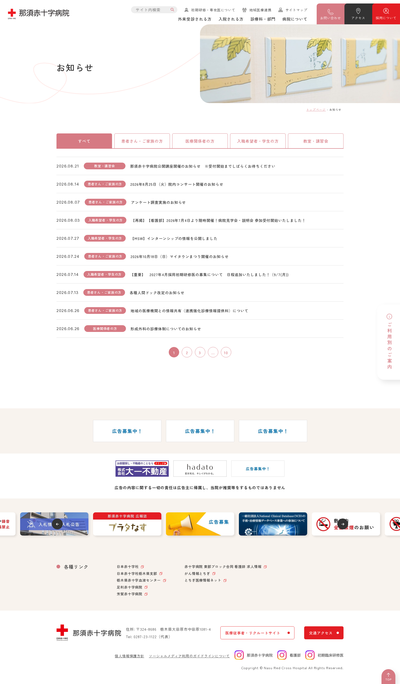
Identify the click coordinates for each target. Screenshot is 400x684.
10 (226, 352)
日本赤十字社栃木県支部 (137, 573)
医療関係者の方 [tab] (200, 141)
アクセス (358, 18)
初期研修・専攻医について (213, 9)
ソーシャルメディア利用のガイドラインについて (189, 655)
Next (342, 524)
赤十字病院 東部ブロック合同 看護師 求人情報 (223, 566)
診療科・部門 (262, 19)
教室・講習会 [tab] (315, 141)
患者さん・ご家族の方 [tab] (142, 141)
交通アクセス (321, 633)
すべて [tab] (84, 141)
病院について (294, 19)
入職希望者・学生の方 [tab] (258, 141)
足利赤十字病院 (129, 587)
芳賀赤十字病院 (129, 593)
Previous (57, 524)
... (213, 352)
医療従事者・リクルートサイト (252, 633)
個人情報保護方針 (129, 655)
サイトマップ (296, 9)
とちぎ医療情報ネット (202, 580)
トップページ (316, 109)
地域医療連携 (260, 9)
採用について (386, 18)
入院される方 (231, 19)
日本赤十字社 (128, 566)
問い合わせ (330, 18)
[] (172, 9)
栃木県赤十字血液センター (139, 580)
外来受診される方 (194, 19)
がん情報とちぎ (197, 573)
